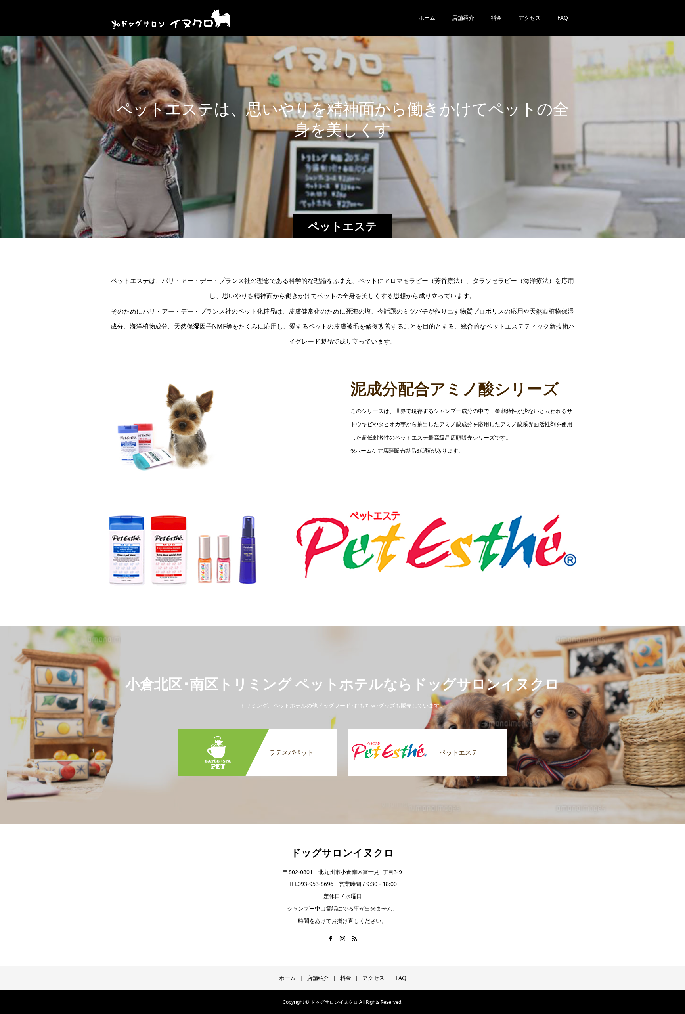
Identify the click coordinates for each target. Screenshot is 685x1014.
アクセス (530, 17)
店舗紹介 (463, 17)
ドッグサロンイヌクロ (342, 852)
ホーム (427, 17)
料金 (496, 17)
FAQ (562, 17)
